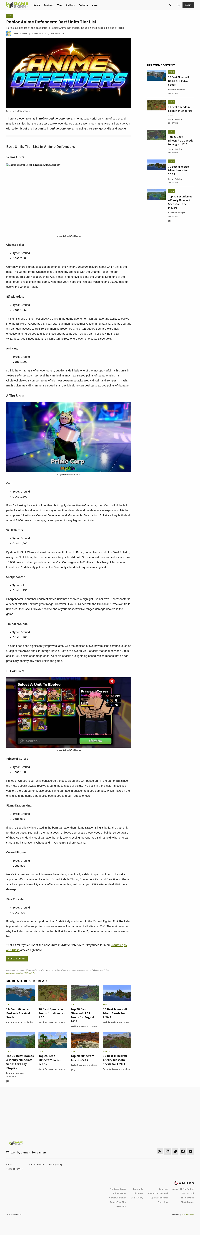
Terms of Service (36, 1164)
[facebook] (183, 1151)
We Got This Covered (158, 1193)
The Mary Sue (187, 1197)
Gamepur (163, 1189)
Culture (70, 5)
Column (83, 5)
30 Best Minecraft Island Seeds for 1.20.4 (115, 1013)
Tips (59, 5)
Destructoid (188, 1193)
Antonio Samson (14, 1022)
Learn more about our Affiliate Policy (20, 973)
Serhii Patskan (45, 1022)
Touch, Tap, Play (118, 1202)
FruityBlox (163, 1202)
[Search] (171, 5)
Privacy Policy (55, 1164)
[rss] (160, 1151)
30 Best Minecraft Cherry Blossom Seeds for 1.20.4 (115, 1060)
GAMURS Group (188, 1214)
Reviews (48, 5)
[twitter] (175, 1151)
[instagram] (167, 1151)
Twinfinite (138, 1189)
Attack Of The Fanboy (183, 1189)
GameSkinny (137, 1197)
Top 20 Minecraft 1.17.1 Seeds (82, 1058)
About (9, 1164)
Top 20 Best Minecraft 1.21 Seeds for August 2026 (82, 1015)
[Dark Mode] (178, 5)
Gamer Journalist (117, 1197)
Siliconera (138, 1193)
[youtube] (190, 1151)
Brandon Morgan (15, 1073)
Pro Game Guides (118, 1189)
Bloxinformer (187, 1202)
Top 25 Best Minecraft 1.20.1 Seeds (49, 1060)
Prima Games (119, 1193)
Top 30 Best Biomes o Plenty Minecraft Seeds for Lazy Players (20, 1062)
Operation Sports (159, 1197)
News (36, 5)
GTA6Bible (121, 1206)
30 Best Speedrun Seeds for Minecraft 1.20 (52, 1013)
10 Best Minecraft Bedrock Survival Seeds (18, 1013)
